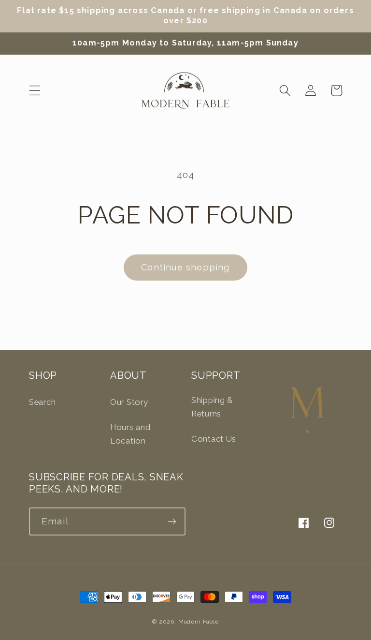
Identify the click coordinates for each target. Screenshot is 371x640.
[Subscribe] (172, 521)
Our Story (129, 402)
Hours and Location (130, 434)
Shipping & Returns (212, 406)
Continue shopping (185, 267)
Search (42, 402)
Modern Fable (198, 621)
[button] (35, 91)
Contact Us (213, 439)
